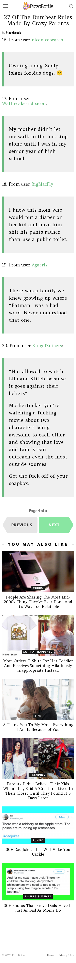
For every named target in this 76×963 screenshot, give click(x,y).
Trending (38, 774)
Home (50, 955)
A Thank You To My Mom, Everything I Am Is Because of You (38, 727)
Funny (38, 840)
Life (38, 715)
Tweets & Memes (38, 896)
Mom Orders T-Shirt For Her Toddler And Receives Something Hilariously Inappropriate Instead (38, 665)
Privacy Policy (66, 955)
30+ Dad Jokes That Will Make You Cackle (38, 852)
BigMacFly (42, 184)
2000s (38, 588)
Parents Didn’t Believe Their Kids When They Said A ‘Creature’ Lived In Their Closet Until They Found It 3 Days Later (38, 790)
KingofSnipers (47, 345)
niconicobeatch (47, 40)
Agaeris (39, 265)
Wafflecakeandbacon (24, 103)
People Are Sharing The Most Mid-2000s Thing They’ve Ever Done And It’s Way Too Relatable (38, 602)
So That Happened (38, 652)
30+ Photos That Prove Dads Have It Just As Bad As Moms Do (38, 908)
